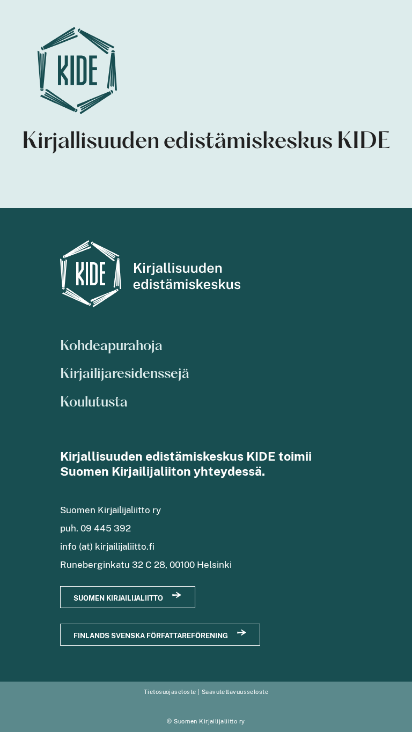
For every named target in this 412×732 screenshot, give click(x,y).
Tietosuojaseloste (170, 692)
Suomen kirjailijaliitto (118, 598)
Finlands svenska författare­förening (150, 636)
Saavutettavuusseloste (235, 692)
